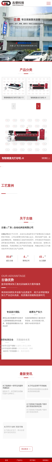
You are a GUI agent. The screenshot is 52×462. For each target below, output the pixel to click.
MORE (46, 158)
